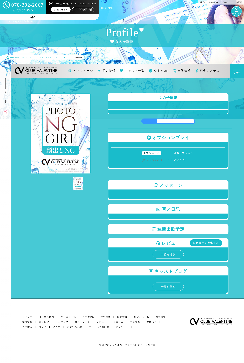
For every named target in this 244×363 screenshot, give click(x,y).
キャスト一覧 (68, 317)
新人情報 (49, 317)
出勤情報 (122, 317)
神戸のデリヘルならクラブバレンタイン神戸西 (128, 345)
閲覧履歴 (135, 322)
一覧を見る (168, 254)
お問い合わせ (74, 327)
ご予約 (57, 327)
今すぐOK (88, 317)
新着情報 (161, 317)
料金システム (141, 317)
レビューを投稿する (206, 242)
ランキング (62, 322)
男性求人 (27, 327)
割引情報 (27, 322)
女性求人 (152, 322)
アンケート (122, 327)
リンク (43, 327)
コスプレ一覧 (82, 322)
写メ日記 (44, 322)
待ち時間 (106, 317)
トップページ (30, 317)
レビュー (102, 322)
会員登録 (118, 322)
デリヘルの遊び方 (99, 327)
